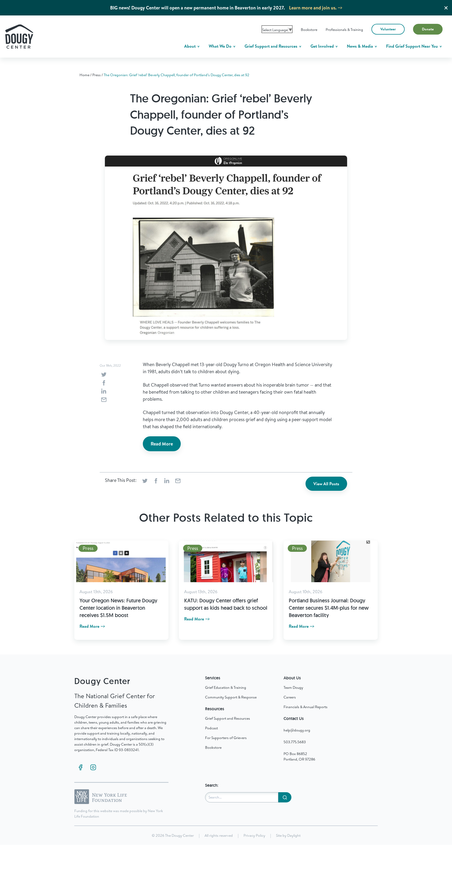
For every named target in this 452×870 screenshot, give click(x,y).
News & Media (360, 46)
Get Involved (322, 46)
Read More (162, 443)
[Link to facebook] (80, 767)
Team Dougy (293, 687)
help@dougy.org (297, 730)
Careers (290, 697)
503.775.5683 (295, 742)
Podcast (211, 728)
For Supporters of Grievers (226, 737)
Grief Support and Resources (271, 46)
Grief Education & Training (225, 687)
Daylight (294, 835)
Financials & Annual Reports (305, 706)
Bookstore (309, 29)
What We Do (221, 46)
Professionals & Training (344, 29)
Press (96, 75)
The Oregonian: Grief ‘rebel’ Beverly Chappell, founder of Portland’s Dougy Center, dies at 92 (176, 75)
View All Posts (326, 484)
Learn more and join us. (313, 7)
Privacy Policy (254, 835)
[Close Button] (446, 8)
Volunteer (388, 29)
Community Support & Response (231, 697)
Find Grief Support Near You (412, 46)
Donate (428, 29)
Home (84, 75)
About (190, 46)
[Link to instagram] (93, 767)
